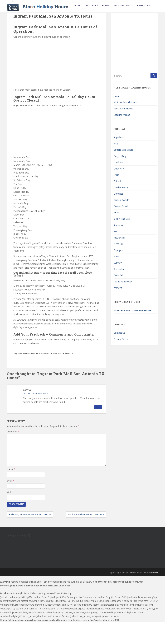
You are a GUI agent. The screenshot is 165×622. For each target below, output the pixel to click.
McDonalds (120, 237)
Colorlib (132, 572)
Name (11, 469)
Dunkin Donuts (121, 199)
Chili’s (116, 174)
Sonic (116, 256)
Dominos (118, 193)
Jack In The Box (122, 218)
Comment (13, 431)
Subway (118, 262)
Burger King (120, 156)
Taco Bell (118, 275)
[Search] (153, 75)
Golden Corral (121, 206)
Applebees (119, 137)
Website (11, 492)
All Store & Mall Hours (97, 5)
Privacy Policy (121, 339)
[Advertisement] (56, 62)
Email (10, 480)
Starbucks (119, 269)
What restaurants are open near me (132, 310)
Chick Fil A (119, 168)
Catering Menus (145, 5)
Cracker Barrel (121, 187)
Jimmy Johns (120, 225)
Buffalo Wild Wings (123, 149)
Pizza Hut (118, 243)
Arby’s (117, 143)
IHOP (116, 212)
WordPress (153, 572)
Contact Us (119, 332)
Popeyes (118, 250)
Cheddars (118, 162)
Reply (98, 407)
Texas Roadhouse (123, 281)
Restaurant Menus (123, 5)
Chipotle (118, 181)
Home (77, 5)
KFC (116, 231)
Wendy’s (118, 287)
